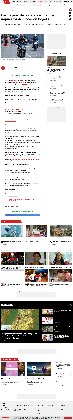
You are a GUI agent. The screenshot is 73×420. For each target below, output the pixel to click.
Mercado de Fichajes (31, 376)
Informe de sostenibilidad (28, 406)
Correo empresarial (17, 409)
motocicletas (14, 80)
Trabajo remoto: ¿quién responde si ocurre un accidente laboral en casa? (63, 374)
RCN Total (38, 406)
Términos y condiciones (35, 417)
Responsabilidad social (18, 405)
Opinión (50, 1)
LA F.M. (38, 409)
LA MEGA (38, 413)
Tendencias (45, 1)
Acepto (67, 417)
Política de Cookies (47, 418)
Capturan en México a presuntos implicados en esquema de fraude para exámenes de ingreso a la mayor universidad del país (64, 383)
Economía (40, 1)
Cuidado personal (59, 371)
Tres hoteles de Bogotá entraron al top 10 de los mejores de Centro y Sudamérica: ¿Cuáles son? (60, 241)
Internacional (19, 1)
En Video (6, 305)
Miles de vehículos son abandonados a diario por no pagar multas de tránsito (22, 195)
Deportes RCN (25, 1)
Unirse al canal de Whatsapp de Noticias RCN (23, 75)
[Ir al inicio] (7, 2)
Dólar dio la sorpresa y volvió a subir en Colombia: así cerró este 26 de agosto (57, 100)
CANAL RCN (66, 1)
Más (67, 304)
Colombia (13, 1)
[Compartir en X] (70, 16)
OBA (24, 410)
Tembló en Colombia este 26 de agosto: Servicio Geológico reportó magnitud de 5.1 (58, 78)
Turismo (51, 238)
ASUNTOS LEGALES (51, 406)
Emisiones (4, 5)
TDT (43, 405)
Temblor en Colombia (51, 67)
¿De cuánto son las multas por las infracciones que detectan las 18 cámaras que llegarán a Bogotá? (11, 241)
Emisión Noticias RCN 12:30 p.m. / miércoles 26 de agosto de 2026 (61, 319)
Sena (27, 238)
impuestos (24, 84)
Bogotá (21, 80)
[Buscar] (71, 1)
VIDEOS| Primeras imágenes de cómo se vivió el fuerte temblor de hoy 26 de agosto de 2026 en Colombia (56, 70)
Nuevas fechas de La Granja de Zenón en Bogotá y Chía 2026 (62, 311)
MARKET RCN (63, 409)
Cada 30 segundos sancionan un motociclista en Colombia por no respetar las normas (22, 160)
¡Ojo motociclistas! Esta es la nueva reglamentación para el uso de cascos (22, 120)
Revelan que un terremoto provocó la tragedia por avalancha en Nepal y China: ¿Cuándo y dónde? (62, 328)
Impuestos (7, 206)
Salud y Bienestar (33, 1)
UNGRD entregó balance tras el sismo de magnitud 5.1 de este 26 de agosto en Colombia (57, 85)
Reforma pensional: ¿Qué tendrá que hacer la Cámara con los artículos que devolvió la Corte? (12, 379)
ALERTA (38, 410)
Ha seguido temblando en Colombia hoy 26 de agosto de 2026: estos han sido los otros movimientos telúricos (19, 336)
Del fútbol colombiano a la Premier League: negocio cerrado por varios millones (39, 379)
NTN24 (38, 405)
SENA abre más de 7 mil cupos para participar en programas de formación (36, 240)
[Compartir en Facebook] (70, 13)
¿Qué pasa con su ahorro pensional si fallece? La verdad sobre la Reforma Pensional (58, 93)
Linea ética (26, 409)
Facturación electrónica (28, 405)
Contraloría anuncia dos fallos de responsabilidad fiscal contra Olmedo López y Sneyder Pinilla (62, 336)
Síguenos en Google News (23, 214)
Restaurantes (59, 362)
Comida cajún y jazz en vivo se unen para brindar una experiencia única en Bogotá (63, 365)
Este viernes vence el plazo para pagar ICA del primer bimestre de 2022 (21, 200)
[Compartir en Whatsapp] (70, 19)
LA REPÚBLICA (50, 405)
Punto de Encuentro (57, 1)
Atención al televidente (18, 406)
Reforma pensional (5, 376)
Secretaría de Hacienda (15, 206)
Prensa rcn (16, 410)
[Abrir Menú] (1, 1)
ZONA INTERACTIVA (64, 406)
